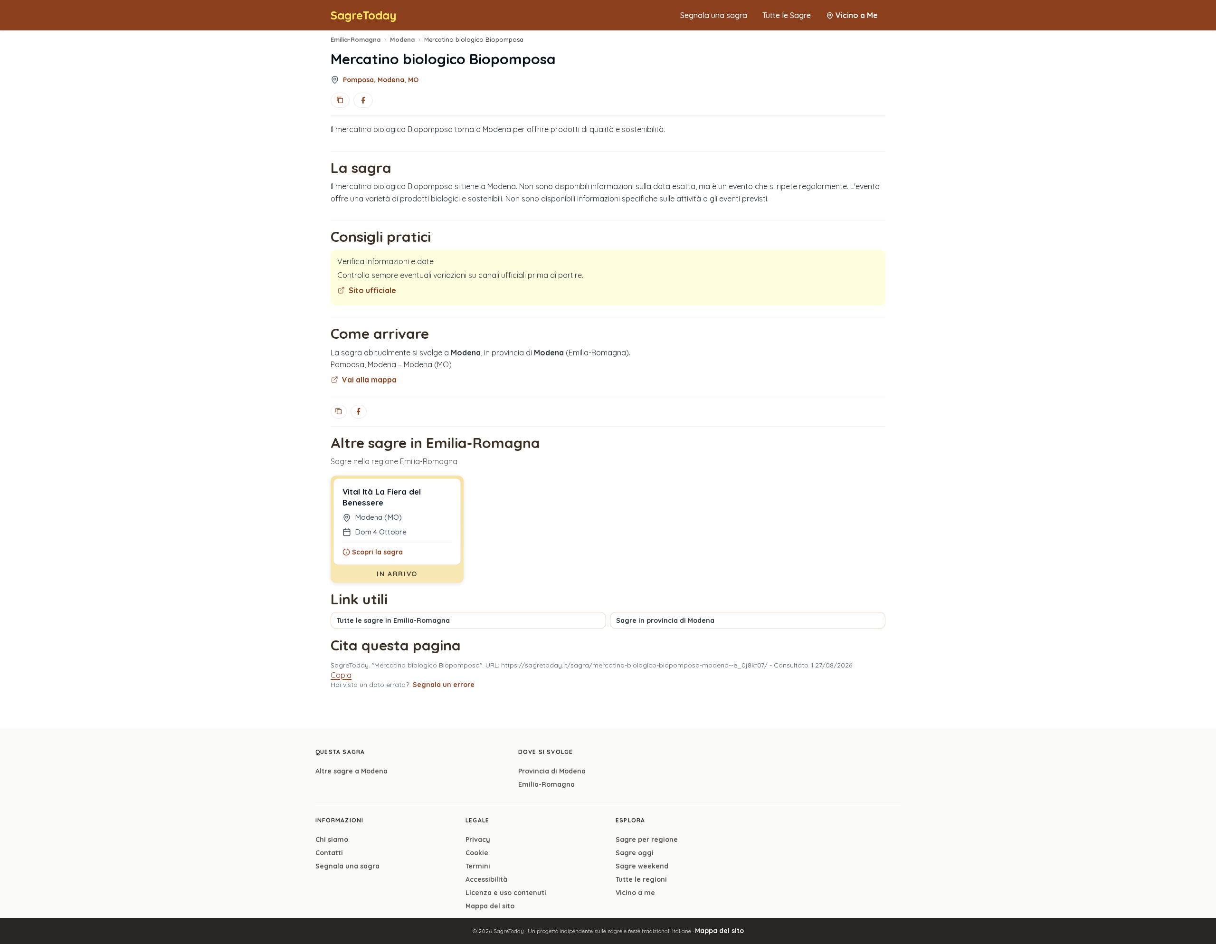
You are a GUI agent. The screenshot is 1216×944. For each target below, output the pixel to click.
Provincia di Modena (552, 771)
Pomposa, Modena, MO (380, 80)
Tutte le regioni (641, 879)
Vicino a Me (857, 15)
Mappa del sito (490, 906)
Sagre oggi (635, 853)
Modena (402, 39)
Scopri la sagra (377, 552)
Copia (341, 675)
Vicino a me (635, 892)
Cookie (477, 853)
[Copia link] (340, 100)
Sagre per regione (647, 839)
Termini (478, 866)
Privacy (478, 839)
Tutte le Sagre (786, 15)
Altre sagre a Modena (351, 771)
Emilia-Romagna (355, 39)
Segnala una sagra (713, 15)
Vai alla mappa (369, 379)
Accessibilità (486, 879)
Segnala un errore (444, 684)
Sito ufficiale (372, 290)
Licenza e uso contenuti (506, 892)
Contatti (329, 853)
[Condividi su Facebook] (362, 100)
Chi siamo (331, 839)
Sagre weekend (642, 866)
